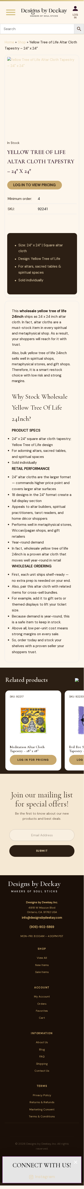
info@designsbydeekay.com (42, 918)
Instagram (45, 1176)
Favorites (42, 1011)
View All (42, 958)
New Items (42, 965)
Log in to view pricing (34, 185)
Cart (42, 1018)
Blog (42, 1049)
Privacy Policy (42, 1095)
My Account (42, 996)
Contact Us (41, 1071)
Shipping (42, 1064)
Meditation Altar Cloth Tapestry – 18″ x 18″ (27, 749)
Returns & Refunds (42, 1102)
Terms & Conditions (42, 1116)
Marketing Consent (41, 1109)
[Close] (75, 1162)
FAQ (41, 1056)
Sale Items (42, 972)
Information (42, 1033)
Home (9, 42)
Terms (42, 1086)
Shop (22, 42)
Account (42, 987)
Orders (42, 1004)
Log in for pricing (33, 759)
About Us (42, 1042)
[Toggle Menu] (10, 12)
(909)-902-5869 (42, 927)
